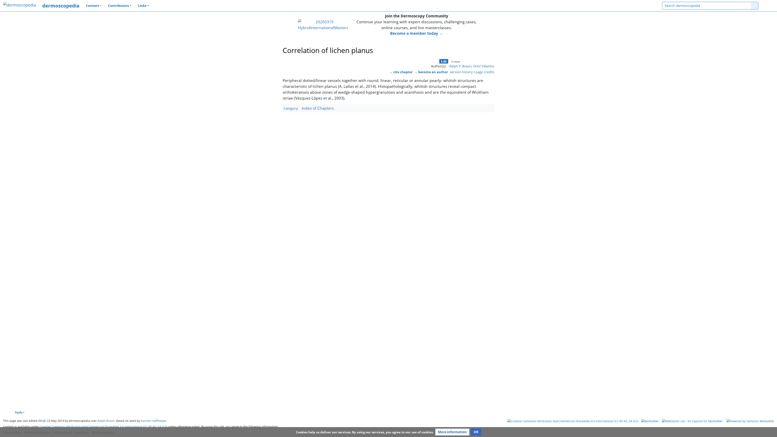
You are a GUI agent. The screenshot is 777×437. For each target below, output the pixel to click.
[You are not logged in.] (768, 6)
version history (461, 72)
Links (142, 5)
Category (290, 108)
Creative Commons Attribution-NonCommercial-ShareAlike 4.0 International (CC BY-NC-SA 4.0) (103, 427)
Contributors (118, 5)
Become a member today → (416, 33)
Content (92, 5)
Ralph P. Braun (460, 66)
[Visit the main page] (19, 5)
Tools (18, 412)
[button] (452, 432)
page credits (485, 72)
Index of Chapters (318, 108)
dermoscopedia (61, 5)
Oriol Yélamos (483, 66)
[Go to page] (754, 6)
